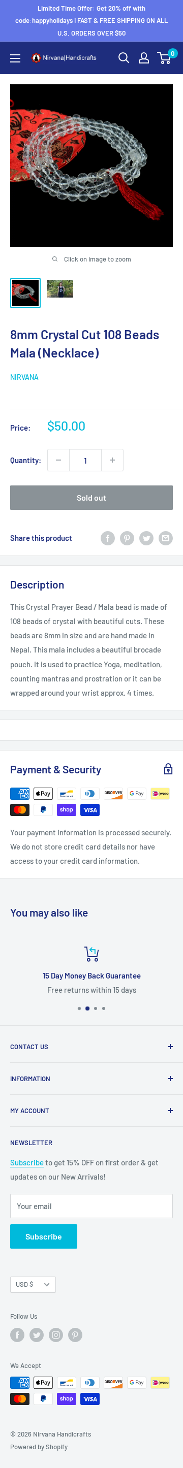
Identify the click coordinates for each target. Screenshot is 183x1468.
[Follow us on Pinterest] (75, 1335)
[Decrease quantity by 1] (58, 460)
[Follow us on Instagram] (56, 1335)
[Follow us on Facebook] (17, 1335)
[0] (164, 58)
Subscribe (27, 1162)
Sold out (91, 497)
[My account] (144, 57)
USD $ (24, 1284)
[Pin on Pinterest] (127, 537)
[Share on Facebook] (108, 537)
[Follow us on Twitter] (36, 1335)
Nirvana (24, 377)
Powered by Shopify (39, 1447)
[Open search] (124, 57)
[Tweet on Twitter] (146, 537)
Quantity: (25, 460)
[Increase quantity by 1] (112, 460)
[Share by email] (166, 537)
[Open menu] (15, 58)
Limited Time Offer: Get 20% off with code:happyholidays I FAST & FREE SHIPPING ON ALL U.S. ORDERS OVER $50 (91, 20)
